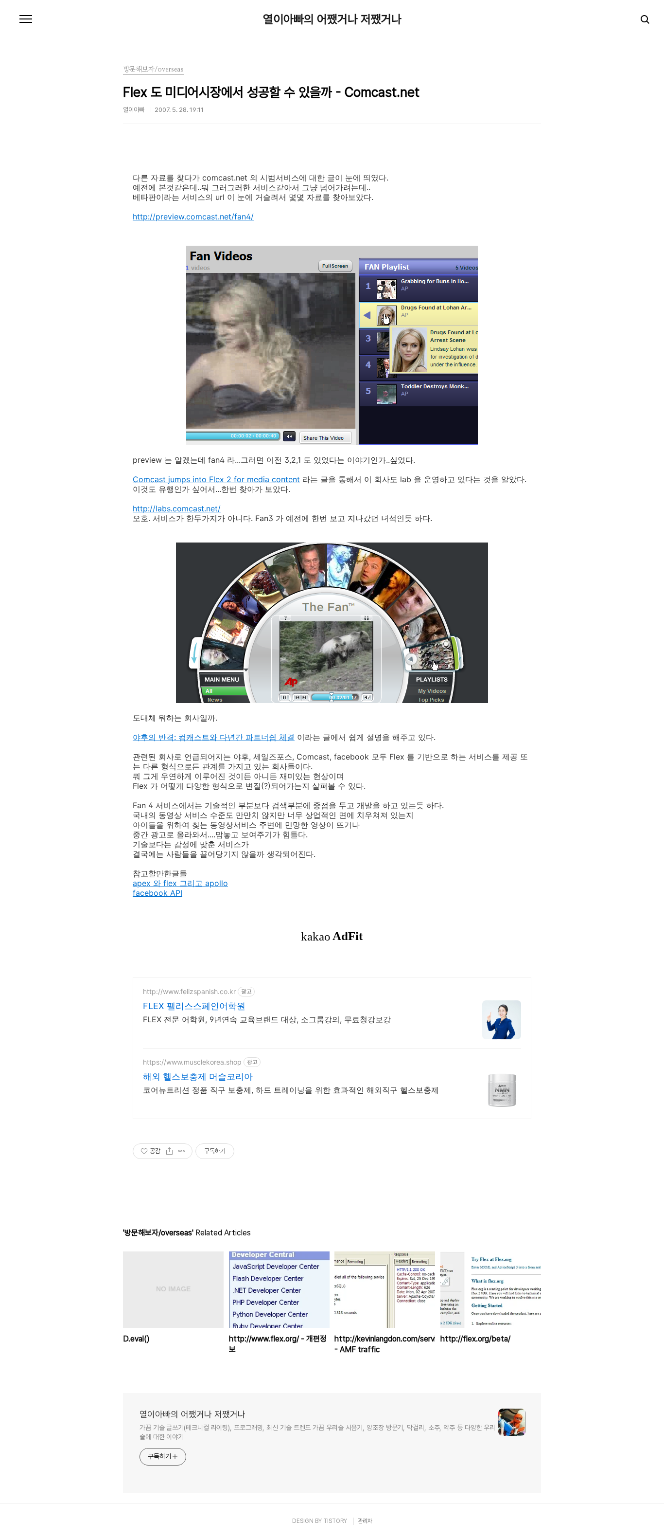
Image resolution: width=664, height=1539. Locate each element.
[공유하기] (169, 1151)
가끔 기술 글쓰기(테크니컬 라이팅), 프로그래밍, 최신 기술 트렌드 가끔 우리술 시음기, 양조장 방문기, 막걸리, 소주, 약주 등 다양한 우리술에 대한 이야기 (317, 1432)
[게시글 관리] (181, 1151)
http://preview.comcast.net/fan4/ (193, 216)
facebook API (157, 893)
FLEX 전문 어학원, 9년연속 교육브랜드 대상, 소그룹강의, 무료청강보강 (267, 1019)
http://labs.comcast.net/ (177, 508)
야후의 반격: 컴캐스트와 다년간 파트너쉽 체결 (214, 737)
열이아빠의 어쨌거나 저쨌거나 (332, 19)
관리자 (365, 1521)
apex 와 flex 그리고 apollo (180, 883)
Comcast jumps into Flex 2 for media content (216, 479)
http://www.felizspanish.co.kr (189, 991)
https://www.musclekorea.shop (192, 1062)
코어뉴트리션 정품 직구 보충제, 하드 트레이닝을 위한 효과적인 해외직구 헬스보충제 (291, 1090)
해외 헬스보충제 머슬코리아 (198, 1076)
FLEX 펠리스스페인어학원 (194, 1006)
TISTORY (335, 1521)
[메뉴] (25, 19)
